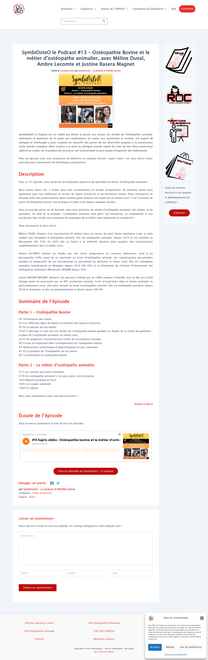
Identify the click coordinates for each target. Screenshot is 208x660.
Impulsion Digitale (106, 651)
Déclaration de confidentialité (176, 654)
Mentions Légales (104, 639)
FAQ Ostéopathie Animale (39, 631)
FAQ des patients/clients (39, 623)
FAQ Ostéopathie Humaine (104, 623)
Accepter (155, 647)
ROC (174, 9)
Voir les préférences (191, 647)
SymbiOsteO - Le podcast (91, 70)
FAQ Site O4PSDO (104, 631)
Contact (39, 639)
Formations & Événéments (148, 9)
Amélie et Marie (143, 404)
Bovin (32, 497)
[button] (201, 618)
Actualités (67, 9)
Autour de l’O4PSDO (113, 9)
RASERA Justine (113, 70)
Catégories (86, 9)
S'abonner (179, 213)
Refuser (170, 647)
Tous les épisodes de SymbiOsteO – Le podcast (85, 471)
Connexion (187, 8)
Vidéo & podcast (42, 493)
